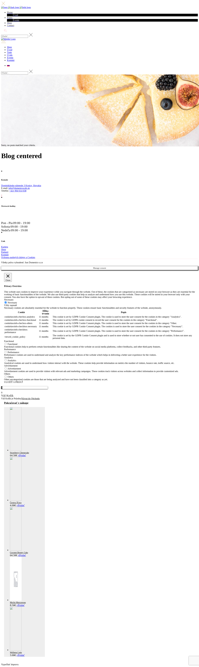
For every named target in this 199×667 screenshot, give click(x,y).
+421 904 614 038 (17, 191)
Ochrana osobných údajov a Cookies (18, 257)
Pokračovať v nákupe (16, 402)
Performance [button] (10, 349)
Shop (3, 249)
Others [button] (7, 374)
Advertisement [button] (10, 365)
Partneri (4, 252)
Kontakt (5, 254)
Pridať (22, 455)
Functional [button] (9, 341)
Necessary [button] (9, 299)
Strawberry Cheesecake (19, 453)
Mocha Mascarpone (18, 602)
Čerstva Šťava (15, 503)
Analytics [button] (8, 357)
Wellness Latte (16, 652)
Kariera (4, 247)
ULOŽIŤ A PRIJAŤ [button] (13, 382)
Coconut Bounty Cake (19, 553)
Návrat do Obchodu (30, 398)
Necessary (12, 302)
